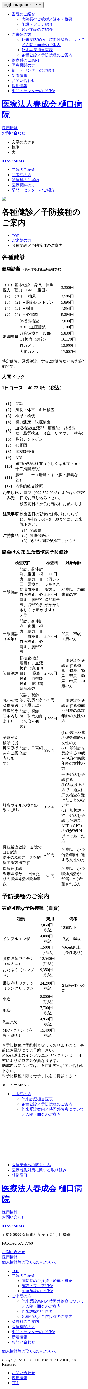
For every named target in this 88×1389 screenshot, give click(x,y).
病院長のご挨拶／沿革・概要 (47, 19)
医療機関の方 (23, 65)
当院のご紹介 (23, 14)
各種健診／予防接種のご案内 (47, 55)
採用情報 (19, 86)
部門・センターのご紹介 (33, 70)
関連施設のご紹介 (37, 29)
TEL (15, 1383)
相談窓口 (19, 1175)
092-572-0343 (13, 161)
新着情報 (19, 75)
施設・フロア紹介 (37, 24)
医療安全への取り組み (31, 1165)
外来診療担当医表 (37, 50)
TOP (15, 1271)
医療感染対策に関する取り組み (39, 1170)
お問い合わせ (23, 81)
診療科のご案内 (25, 60)
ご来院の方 (21, 34)
